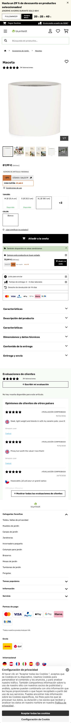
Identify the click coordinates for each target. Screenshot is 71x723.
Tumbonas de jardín (12, 567)
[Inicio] (8, 51)
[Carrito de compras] (66, 31)
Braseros (7, 555)
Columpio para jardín (12, 549)
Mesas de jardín (10, 561)
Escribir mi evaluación (36, 384)
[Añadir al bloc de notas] (66, 61)
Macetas (38, 51)
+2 (60, 202)
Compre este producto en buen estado (23, 255)
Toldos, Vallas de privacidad (15, 520)
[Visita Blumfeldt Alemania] (5, 664)
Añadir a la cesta (38, 238)
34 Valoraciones (26, 67)
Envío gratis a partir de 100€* (55, 23)
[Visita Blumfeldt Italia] (24, 664)
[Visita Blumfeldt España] (31, 664)
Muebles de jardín (11, 526)
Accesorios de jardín (20, 51)
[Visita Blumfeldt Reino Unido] (38, 664)
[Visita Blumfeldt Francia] (18, 664)
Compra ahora (27, 16)
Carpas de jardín (10, 532)
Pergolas (7, 573)
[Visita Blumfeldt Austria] (11, 664)
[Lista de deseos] (58, 31)
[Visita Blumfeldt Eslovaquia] (44, 664)
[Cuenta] (50, 31)
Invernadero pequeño (13, 543)
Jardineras (8, 538)
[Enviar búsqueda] (5, 41)
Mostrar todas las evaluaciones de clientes (39, 493)
